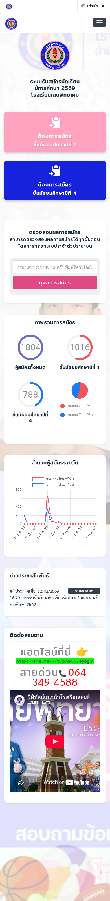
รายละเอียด (84, 591)
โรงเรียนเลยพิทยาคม (55, 95)
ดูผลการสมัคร (55, 283)
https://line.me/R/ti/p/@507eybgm (54, 661)
